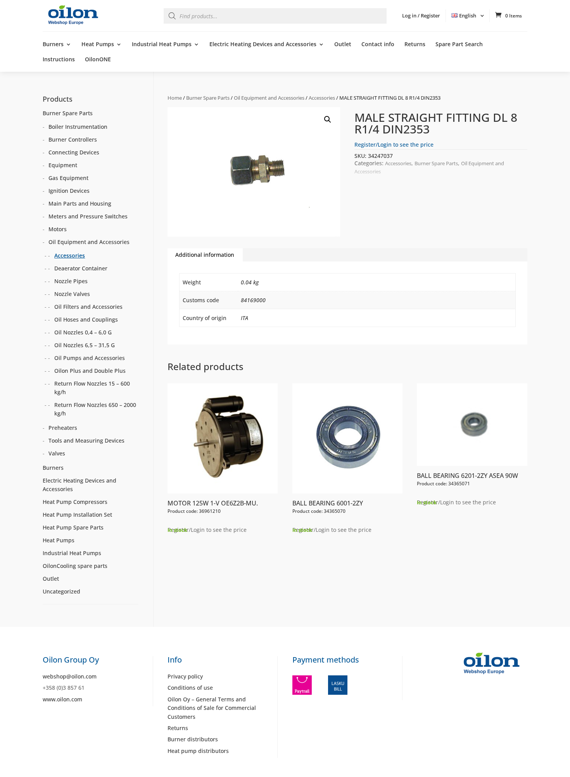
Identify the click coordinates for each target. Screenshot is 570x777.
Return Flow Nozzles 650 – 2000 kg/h (95, 409)
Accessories (322, 97)
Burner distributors (193, 739)
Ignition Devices (69, 190)
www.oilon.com (62, 699)
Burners (53, 45)
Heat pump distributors (198, 751)
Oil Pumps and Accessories (89, 358)
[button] (328, 119)
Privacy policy (185, 676)
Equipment (62, 165)
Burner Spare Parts (208, 97)
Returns (414, 45)
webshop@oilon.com (70, 676)
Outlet (342, 45)
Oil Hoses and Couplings (86, 319)
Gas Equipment (68, 178)
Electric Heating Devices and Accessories (262, 45)
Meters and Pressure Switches (88, 216)
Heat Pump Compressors (75, 501)
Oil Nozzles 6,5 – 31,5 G (84, 345)
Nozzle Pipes (71, 281)
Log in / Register (421, 15)
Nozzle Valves (72, 294)
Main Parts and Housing (79, 203)
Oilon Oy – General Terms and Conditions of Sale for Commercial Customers (212, 708)
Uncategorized (61, 591)
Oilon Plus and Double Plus (90, 370)
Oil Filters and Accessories (88, 306)
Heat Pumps (97, 45)
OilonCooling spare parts (75, 565)
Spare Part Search (459, 45)
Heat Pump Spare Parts (73, 527)
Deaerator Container (80, 268)
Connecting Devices (73, 152)
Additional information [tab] (204, 254)
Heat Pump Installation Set (77, 514)
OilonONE (98, 60)
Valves (56, 453)
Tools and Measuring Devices (86, 440)
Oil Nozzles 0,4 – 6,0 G (83, 332)
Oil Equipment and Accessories (269, 97)
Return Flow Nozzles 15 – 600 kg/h (92, 388)
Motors (57, 229)
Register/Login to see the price (394, 144)
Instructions (59, 60)
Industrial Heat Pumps (162, 45)
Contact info (377, 45)
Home (175, 97)
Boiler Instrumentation (77, 126)
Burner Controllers (72, 139)
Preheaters (62, 427)
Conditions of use (190, 687)
